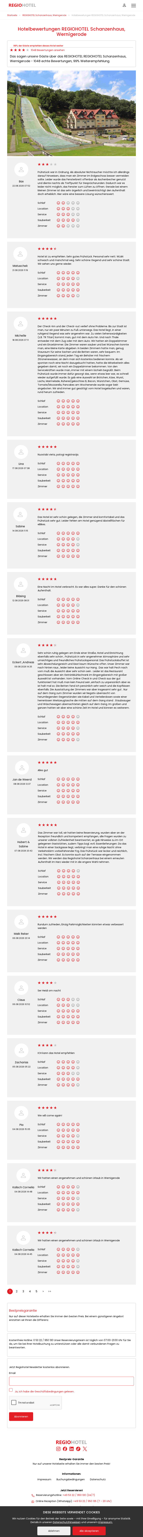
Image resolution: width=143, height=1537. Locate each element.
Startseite (12, 15)
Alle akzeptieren (89, 1531)
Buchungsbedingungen (71, 1479)
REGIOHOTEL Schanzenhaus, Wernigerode (44, 15)
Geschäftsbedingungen (49, 1391)
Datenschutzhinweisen (67, 1522)
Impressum (44, 1479)
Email (12, 1373)
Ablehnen (54, 1531)
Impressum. (105, 1522)
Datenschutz (98, 1479)
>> (49, 1291)
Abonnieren (21, 1416)
